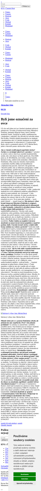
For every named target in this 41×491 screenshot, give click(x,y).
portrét (20, 423)
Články (7, 97)
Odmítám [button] (24, 479)
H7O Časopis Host (8, 8)
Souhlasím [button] (25, 474)
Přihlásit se (26, 6)
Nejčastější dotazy (7, 466)
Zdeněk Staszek (6, 425)
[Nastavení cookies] (2, 489)
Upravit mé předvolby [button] (25, 483)
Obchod (8, 458)
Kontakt (8, 460)
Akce (7, 454)
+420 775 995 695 (7, 480)
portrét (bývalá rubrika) (9, 423)
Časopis (8, 450)
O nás (7, 456)
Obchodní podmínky (8, 468)
